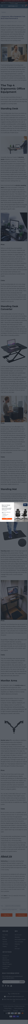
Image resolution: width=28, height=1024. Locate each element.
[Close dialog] (27, 502)
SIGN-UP (7, 518)
